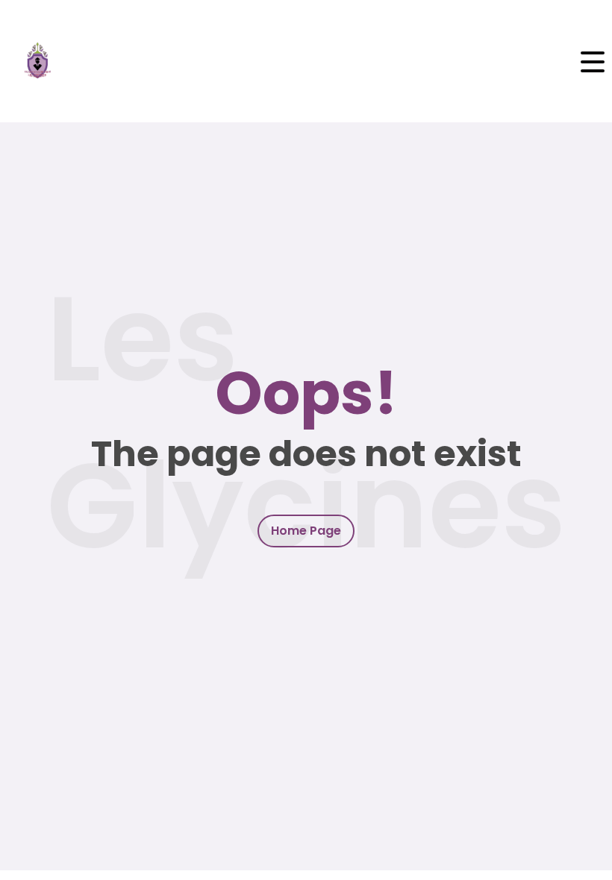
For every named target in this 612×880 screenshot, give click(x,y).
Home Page (306, 530)
